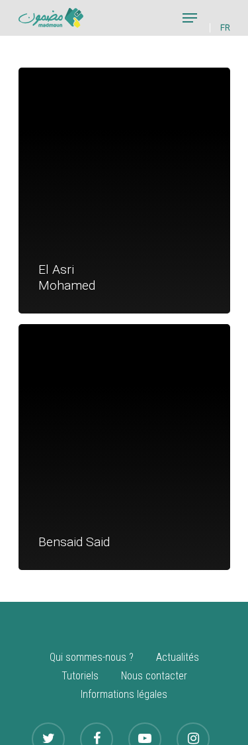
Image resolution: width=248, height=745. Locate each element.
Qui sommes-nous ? (92, 657)
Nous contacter (154, 675)
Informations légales (124, 694)
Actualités (177, 657)
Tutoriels (80, 675)
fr (225, 27)
